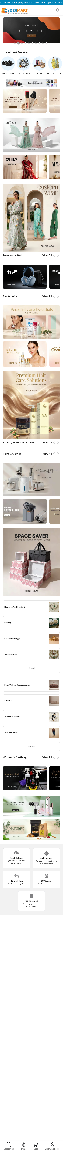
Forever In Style (13, 255)
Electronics (10, 296)
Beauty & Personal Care (18, 442)
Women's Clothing (15, 757)
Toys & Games (12, 453)
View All (47, 255)
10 (47, 44)
